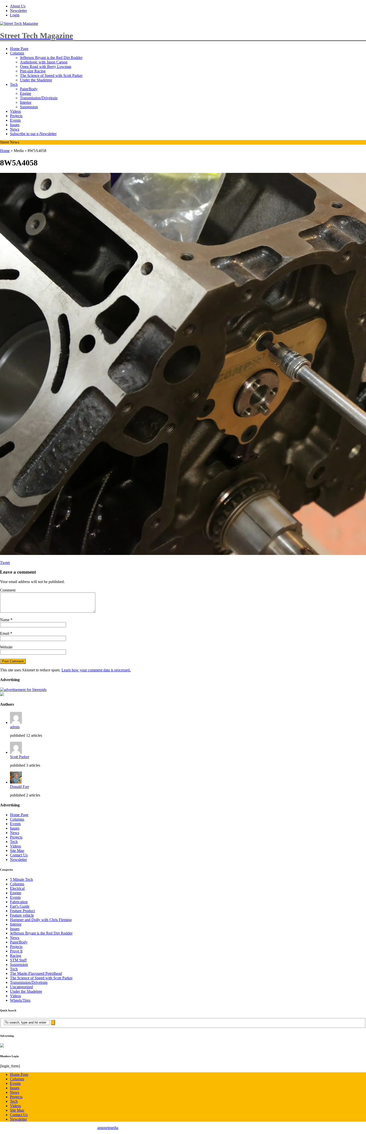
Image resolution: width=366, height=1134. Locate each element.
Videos (15, 111)
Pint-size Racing (33, 71)
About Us (17, 6)
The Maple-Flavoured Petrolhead (36, 973)
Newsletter (18, 10)
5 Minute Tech (21, 879)
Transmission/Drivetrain (39, 98)
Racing (15, 955)
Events (15, 120)
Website (6, 647)
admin (15, 727)
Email (5, 633)
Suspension (29, 107)
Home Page (19, 49)
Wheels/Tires (20, 1000)
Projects (16, 116)
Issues (14, 125)
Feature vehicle (22, 915)
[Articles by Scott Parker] (16, 752)
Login (14, 15)
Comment (7, 590)
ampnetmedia (107, 1128)
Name (5, 620)
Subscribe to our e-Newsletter (33, 134)
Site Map (17, 850)
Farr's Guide (19, 906)
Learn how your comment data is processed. (96, 670)
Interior (25, 102)
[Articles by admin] (16, 722)
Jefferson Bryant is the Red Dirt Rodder (51, 57)
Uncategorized (21, 987)
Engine (25, 93)
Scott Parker (19, 757)
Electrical (17, 888)
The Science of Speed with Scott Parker (51, 75)
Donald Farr (19, 787)
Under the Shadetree (36, 80)
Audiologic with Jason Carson (43, 62)
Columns (17, 53)
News (14, 129)
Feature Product (22, 911)
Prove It (16, 951)
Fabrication (19, 902)
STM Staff (18, 960)
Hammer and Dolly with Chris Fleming (41, 920)
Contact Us (19, 855)
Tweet (5, 562)
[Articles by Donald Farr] (16, 782)
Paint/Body (29, 89)
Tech (14, 84)
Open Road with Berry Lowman (45, 66)
